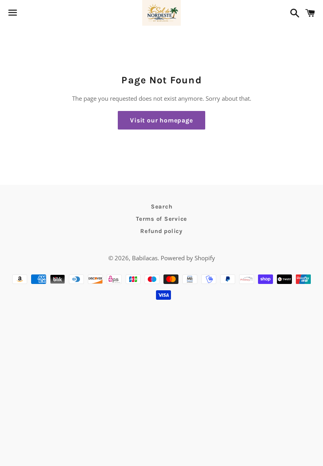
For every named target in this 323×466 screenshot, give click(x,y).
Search (162, 206)
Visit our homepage (161, 120)
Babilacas (145, 258)
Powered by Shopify (188, 258)
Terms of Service (161, 218)
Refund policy (161, 231)
